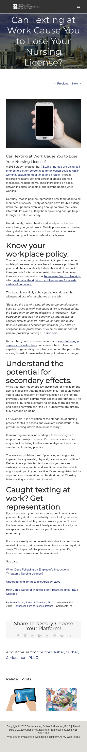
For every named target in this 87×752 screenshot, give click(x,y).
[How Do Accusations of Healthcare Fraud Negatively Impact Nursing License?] (61, 689)
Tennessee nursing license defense (33, 606)
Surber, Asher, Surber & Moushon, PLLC (49, 726)
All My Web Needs (69, 736)
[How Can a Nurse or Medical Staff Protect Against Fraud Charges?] (21, 689)
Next (75, 83)
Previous (62, 83)
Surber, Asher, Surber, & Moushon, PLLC (32, 602)
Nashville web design (36, 736)
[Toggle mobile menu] (79, 6)
